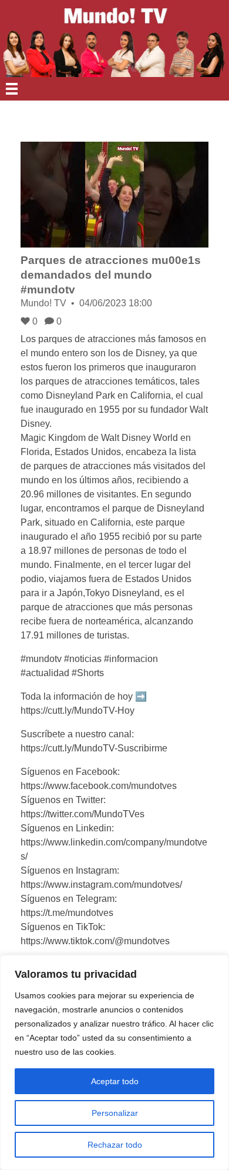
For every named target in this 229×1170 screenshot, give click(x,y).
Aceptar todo (115, 1081)
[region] (114, 1062)
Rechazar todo (114, 1144)
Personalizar (115, 1113)
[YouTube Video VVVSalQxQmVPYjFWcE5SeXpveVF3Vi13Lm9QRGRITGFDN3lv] (114, 195)
